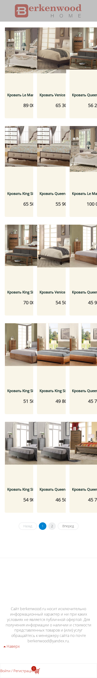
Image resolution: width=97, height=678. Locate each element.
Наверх (13, 646)
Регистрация (23, 670)
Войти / (6, 670)
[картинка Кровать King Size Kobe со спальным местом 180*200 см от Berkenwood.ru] (35, 353)
